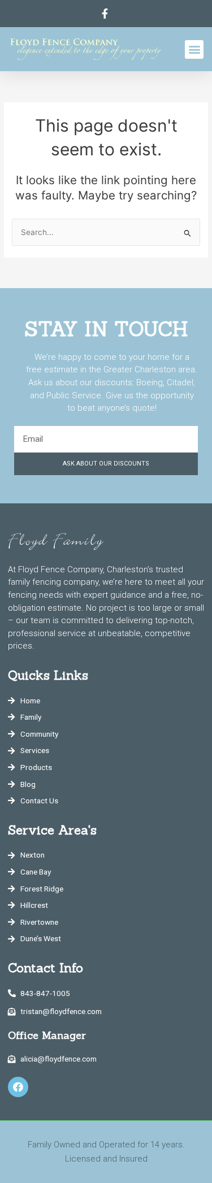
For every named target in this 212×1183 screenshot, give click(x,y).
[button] (194, 49)
